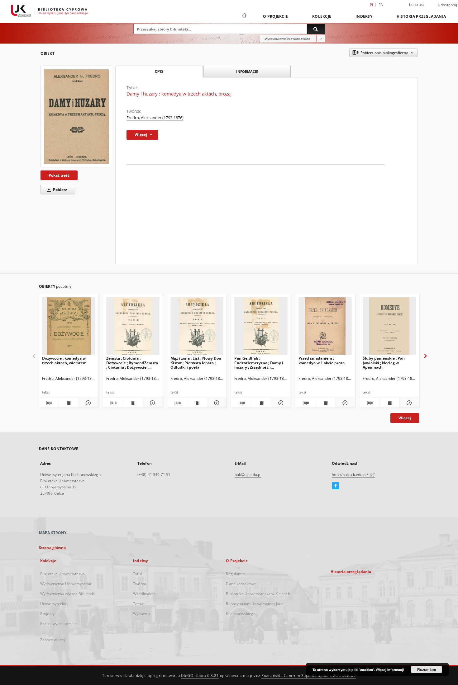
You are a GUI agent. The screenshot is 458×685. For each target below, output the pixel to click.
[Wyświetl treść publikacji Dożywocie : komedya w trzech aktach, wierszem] (69, 403)
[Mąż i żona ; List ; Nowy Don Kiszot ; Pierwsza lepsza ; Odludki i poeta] (197, 327)
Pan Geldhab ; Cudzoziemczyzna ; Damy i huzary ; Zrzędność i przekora (258, 363)
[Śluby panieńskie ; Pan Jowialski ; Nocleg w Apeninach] (389, 327)
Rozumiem (426, 669)
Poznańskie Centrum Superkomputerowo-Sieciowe (308, 675)
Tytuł (137, 573)
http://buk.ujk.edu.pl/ (350, 474)
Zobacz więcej (52, 639)
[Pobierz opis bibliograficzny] (49, 403)
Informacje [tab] (247, 71)
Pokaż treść (59, 175)
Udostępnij (447, 4)
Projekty (47, 613)
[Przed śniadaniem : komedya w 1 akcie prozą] (325, 327)
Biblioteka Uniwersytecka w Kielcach (258, 593)
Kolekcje (321, 16)
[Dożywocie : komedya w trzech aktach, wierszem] (68, 327)
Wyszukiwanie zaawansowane (288, 38)
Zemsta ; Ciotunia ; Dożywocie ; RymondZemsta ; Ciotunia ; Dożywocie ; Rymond (132, 363)
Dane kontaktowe (241, 583)
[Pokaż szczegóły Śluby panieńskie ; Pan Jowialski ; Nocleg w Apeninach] (408, 403)
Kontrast (416, 4)
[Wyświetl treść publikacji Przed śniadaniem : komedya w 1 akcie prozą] (325, 403)
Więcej (404, 418)
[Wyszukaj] (316, 29)
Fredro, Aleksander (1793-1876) (155, 117)
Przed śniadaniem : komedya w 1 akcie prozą (321, 360)
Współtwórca (144, 593)
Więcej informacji (390, 669)
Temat (139, 603)
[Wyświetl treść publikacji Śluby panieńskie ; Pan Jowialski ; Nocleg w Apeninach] (389, 403)
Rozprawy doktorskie (58, 623)
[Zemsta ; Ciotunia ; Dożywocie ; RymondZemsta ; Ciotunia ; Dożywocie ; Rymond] (133, 327)
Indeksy (363, 16)
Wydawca (141, 613)
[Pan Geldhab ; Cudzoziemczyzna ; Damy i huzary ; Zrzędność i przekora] (261, 327)
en (381, 5)
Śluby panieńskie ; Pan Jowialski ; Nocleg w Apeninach (384, 363)
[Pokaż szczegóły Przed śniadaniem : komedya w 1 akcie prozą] (344, 403)
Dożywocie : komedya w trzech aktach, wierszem (64, 360)
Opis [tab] (159, 71)
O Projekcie (275, 16)
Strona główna (52, 547)
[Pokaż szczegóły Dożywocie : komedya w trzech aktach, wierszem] (88, 403)
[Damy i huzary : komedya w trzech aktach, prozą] (76, 116)
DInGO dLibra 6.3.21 (200, 675)
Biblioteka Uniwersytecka (62, 573)
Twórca (139, 583)
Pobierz (59, 189)
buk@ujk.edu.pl (248, 474)
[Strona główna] (244, 16)
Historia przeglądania (421, 16)
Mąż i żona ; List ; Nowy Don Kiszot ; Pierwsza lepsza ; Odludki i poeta (195, 363)
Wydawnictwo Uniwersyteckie (66, 583)
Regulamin (235, 573)
